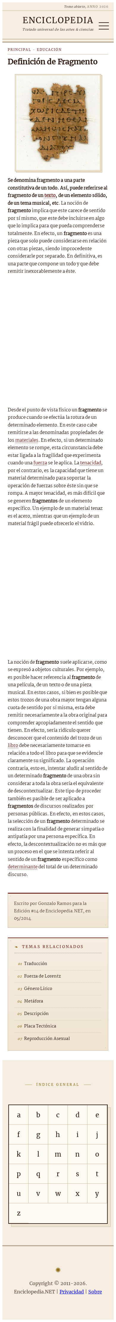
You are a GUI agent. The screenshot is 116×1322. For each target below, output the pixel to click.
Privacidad (71, 1292)
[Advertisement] (58, 341)
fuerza (40, 463)
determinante (22, 867)
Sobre (95, 1292)
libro (13, 745)
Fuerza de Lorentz (42, 976)
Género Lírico (38, 988)
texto (50, 195)
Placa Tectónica (40, 1026)
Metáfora (33, 1001)
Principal (19, 50)
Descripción (36, 1013)
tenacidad (90, 463)
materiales (26, 440)
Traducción (35, 963)
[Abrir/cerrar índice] (104, 26)
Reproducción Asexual (47, 1038)
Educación (49, 50)
